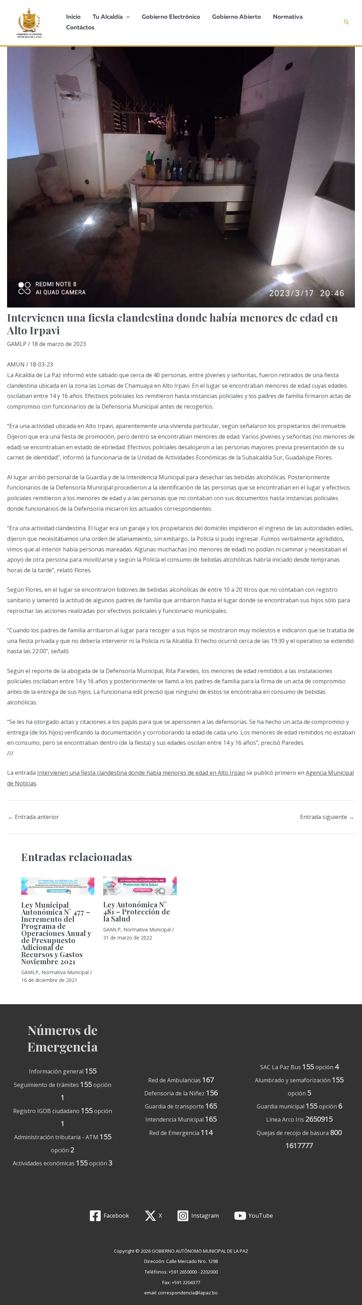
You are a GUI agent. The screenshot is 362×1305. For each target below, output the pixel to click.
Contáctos (80, 28)
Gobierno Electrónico (171, 17)
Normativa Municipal (65, 972)
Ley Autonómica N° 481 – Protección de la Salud (136, 911)
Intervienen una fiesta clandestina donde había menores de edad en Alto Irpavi (141, 773)
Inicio (73, 17)
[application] (126, 17)
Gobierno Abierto (236, 17)
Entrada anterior (33, 817)
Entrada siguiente (327, 817)
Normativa (288, 17)
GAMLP (17, 344)
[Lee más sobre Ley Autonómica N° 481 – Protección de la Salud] (139, 886)
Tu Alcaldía (108, 17)
